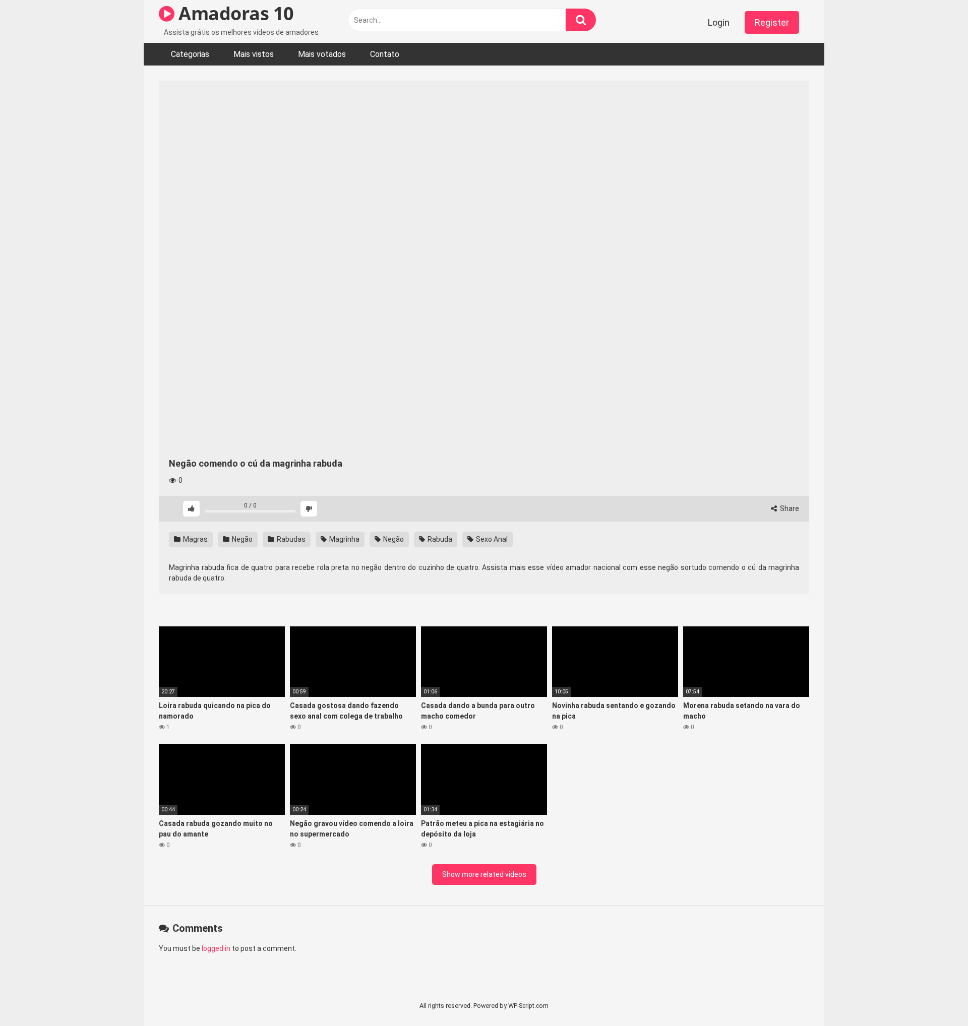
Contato (384, 54)
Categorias (190, 54)
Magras (195, 539)
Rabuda (439, 539)
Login (719, 22)
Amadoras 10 (234, 13)
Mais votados (322, 54)
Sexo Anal (491, 539)
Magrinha (343, 539)
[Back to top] (934, 995)
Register (772, 22)
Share (788, 508)
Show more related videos (484, 874)
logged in (216, 948)
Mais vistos (253, 54)
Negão (241, 539)
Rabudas (290, 539)
